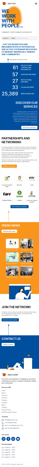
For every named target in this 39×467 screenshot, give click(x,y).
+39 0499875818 (11, 422)
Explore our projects (9, 166)
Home (4, 390)
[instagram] (4, 439)
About (4, 393)
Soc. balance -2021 (8, 452)
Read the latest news (9, 231)
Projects (4, 400)
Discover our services (29, 127)
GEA (8, 464)
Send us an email (8, 344)
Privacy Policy (6, 410)
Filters (13, 38)
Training (4, 407)
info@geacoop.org (11, 420)
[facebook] (8, 439)
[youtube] (18, 439)
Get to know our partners (19, 206)
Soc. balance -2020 (8, 450)
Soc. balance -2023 (8, 457)
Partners (4, 398)
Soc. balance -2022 (8, 454)
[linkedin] (13, 439)
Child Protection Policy (9, 412)
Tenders (4, 402)
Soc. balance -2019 (8, 447)
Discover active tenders (10, 320)
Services (4, 395)
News (3, 405)
